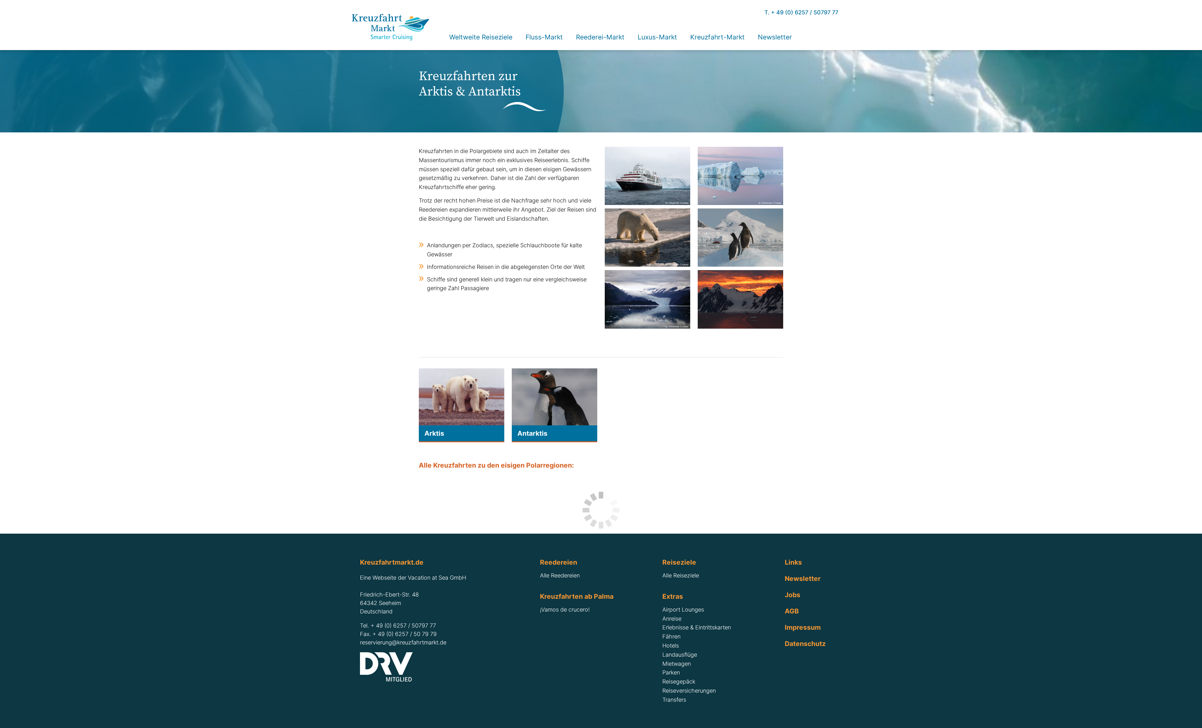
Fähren (671, 636)
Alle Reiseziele (680, 575)
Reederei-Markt (600, 37)
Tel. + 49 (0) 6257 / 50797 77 (398, 625)
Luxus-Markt (657, 37)
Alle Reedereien (560, 575)
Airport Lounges (683, 609)
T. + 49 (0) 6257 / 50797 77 (801, 12)
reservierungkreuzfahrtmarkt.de (403, 642)
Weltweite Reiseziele (480, 37)
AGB (792, 611)
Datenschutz (805, 643)
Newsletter (803, 578)
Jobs (792, 595)
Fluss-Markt (544, 37)
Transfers (674, 699)
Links (793, 562)
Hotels (670, 645)
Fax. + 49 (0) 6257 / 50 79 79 (398, 634)
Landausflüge (679, 654)
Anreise (671, 618)
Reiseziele (679, 562)
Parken (671, 672)
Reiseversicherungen (689, 690)
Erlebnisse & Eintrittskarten (696, 627)
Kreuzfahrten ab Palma (577, 596)
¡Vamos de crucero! (565, 609)
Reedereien (558, 562)
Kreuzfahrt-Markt (717, 37)
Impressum (803, 627)
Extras (672, 596)
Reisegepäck (678, 681)
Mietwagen (676, 663)
